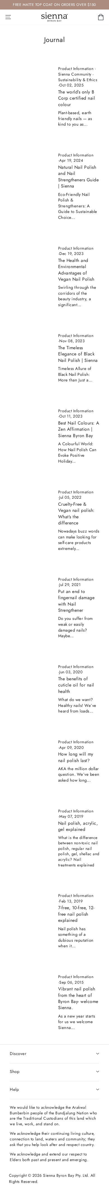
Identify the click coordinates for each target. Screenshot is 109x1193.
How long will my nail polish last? (75, 757)
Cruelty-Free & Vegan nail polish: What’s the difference (76, 513)
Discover (18, 1054)
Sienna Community (74, 74)
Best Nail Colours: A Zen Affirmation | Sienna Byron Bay (78, 429)
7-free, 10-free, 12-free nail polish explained (76, 914)
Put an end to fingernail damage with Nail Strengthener (76, 600)
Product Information (76, 68)
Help (14, 1089)
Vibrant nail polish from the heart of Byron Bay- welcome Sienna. (78, 998)
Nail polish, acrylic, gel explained (78, 826)
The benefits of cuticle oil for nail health (76, 685)
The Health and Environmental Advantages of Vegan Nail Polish (76, 269)
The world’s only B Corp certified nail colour (76, 98)
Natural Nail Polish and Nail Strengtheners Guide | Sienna (78, 176)
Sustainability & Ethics (78, 80)
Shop (15, 1071)
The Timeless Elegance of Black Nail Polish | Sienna (78, 354)
